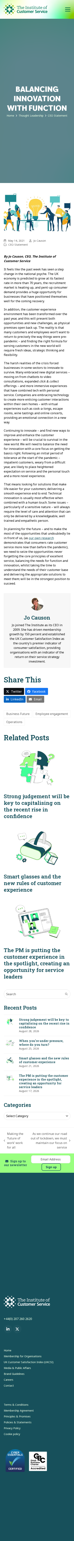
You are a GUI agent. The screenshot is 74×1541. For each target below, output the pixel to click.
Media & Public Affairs (17, 1368)
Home (7, 1350)
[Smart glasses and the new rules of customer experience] (37, 848)
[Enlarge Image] (37, 212)
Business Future (18, 714)
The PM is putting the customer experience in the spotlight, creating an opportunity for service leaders (37, 963)
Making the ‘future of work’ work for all (14, 1140)
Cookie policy (12, 1434)
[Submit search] (66, 994)
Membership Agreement (19, 1410)
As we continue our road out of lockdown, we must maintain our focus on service (48, 1140)
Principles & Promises (17, 1416)
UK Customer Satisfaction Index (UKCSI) (29, 1362)
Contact (9, 1385)
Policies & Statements (17, 1422)
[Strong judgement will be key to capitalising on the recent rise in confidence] (37, 768)
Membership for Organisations (23, 1356)
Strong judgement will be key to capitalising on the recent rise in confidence (36, 806)
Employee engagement (51, 714)
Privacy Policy (12, 1428)
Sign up (51, 1167)
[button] (67, 9)
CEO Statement (18, 244)
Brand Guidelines (14, 1374)
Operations (14, 722)
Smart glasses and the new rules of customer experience (32, 883)
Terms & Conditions (16, 1404)
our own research (41, 538)
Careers (8, 1379)
